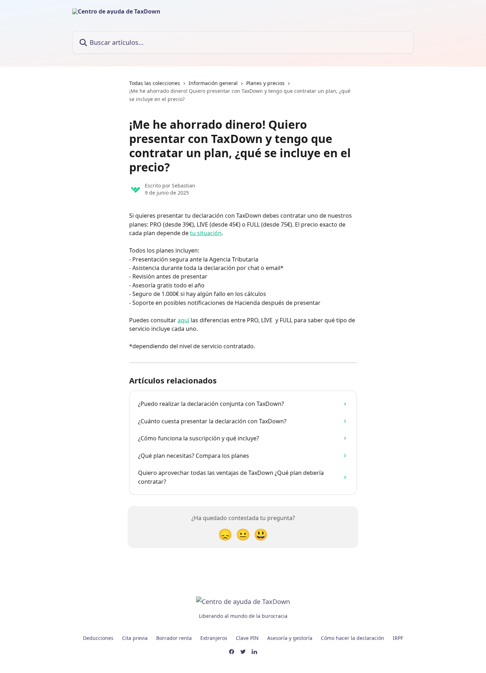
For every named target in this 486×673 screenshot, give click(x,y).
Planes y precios (265, 83)
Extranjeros (213, 638)
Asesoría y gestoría (289, 638)
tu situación (206, 233)
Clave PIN (247, 638)
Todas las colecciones (154, 83)
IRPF (398, 638)
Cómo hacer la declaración (352, 638)
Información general (213, 83)
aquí (183, 320)
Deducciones (98, 638)
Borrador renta (174, 638)
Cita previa (135, 638)
